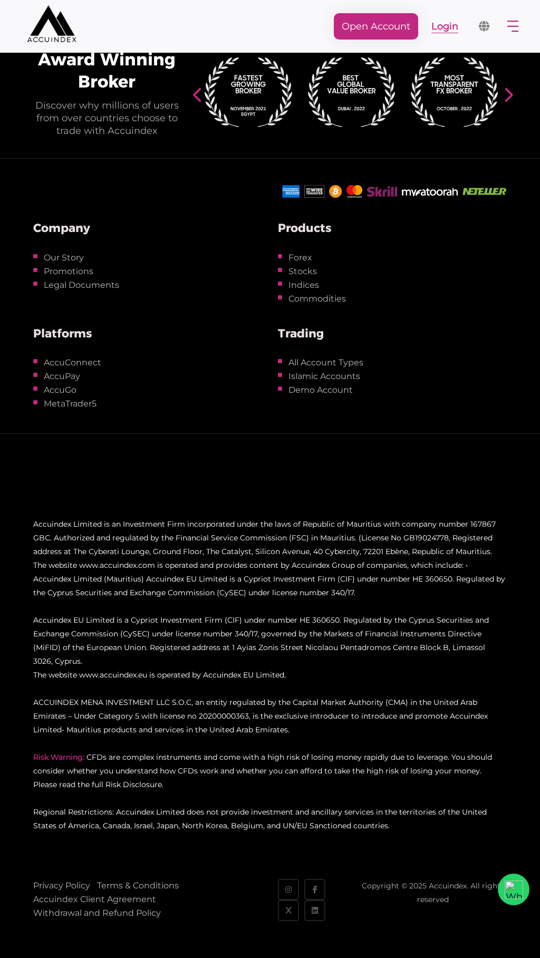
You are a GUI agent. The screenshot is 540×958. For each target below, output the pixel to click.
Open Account (376, 26)
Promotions (68, 271)
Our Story (64, 258)
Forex (300, 258)
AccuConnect (72, 362)
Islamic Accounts (324, 376)
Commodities (317, 299)
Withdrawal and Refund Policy (97, 913)
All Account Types (325, 362)
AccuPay (62, 376)
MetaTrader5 (70, 404)
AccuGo (60, 390)
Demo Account (320, 390)
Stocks (302, 271)
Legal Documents (81, 285)
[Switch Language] (484, 26)
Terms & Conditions (138, 885)
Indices (303, 285)
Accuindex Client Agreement (94, 899)
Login (444, 26)
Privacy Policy (61, 885)
